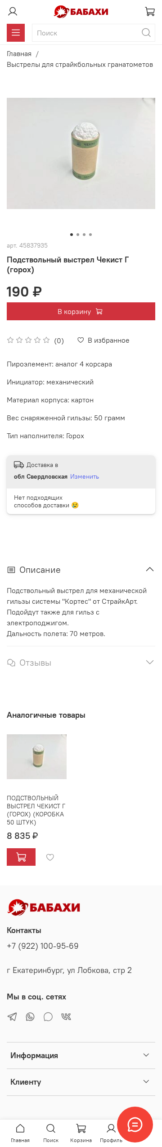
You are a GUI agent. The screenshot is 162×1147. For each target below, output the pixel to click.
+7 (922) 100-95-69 (43, 946)
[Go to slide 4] (90, 234)
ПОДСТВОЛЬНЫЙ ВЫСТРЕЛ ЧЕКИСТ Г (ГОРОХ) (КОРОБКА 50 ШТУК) (36, 810)
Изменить (84, 476)
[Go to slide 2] (77, 234)
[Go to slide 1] (71, 234)
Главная (19, 53)
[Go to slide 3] (84, 234)
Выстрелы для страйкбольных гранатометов (80, 64)
